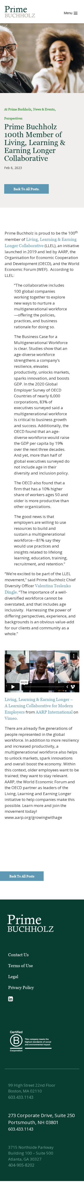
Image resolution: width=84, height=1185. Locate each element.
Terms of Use (20, 965)
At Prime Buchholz (17, 109)
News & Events (44, 109)
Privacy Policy (21, 987)
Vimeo (11, 718)
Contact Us (18, 954)
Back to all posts (21, 876)
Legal (13, 976)
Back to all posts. (26, 189)
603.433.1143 (20, 1097)
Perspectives (13, 118)
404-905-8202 (21, 1165)
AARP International (54, 712)
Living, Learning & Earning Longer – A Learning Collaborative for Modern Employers (39, 705)
